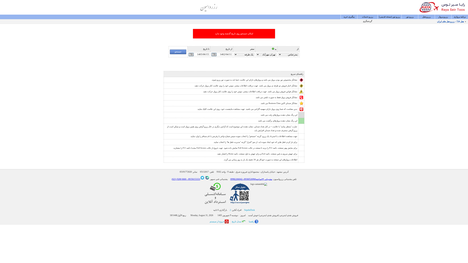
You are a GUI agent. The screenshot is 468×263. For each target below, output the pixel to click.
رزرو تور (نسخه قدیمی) (389, 17)
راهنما (251, 221)
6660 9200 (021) (179, 179)
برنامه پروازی (460, 17)
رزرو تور (410, 17)
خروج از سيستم (217, 221)
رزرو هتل (426, 17)
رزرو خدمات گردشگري (367, 17)
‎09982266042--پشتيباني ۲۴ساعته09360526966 (251, 179)
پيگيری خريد (349, 17)
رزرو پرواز (443, 17)
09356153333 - (193, 179)
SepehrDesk (249, 210)
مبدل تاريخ (236, 221)
